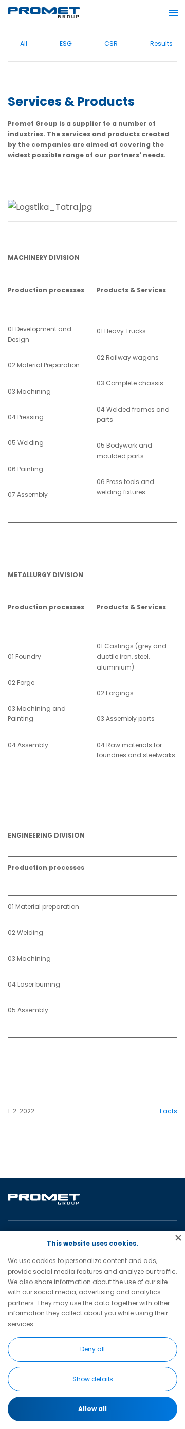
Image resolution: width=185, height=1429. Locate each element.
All (23, 43)
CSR (111, 43)
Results (161, 43)
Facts (168, 1111)
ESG (66, 43)
